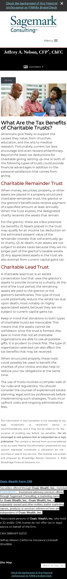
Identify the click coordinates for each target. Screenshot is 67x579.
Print (8, 80)
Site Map (6, 562)
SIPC (13, 492)
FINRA (4, 492)
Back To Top (51, 565)
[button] (51, 40)
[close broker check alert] (61, 3)
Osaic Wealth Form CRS (16, 481)
